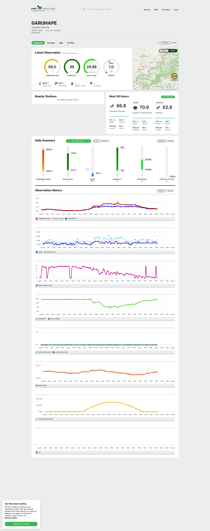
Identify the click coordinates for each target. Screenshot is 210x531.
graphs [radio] (161, 141)
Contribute (166, 10)
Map (61, 43)
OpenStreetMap (167, 89)
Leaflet (159, 89)
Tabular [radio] (170, 191)
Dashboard (38, 43)
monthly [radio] (105, 141)
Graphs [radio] (161, 191)
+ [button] (137, 83)
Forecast (51, 43)
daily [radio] (97, 141)
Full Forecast (168, 97)
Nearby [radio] (173, 50)
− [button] (137, 87)
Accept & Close (21, 524)
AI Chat (70, 43)
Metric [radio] (174, 42)
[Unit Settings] (158, 43)
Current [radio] (164, 50)
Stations (147, 10)
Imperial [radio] (165, 42)
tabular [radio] (170, 141)
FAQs (156, 10)
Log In (176, 10)
